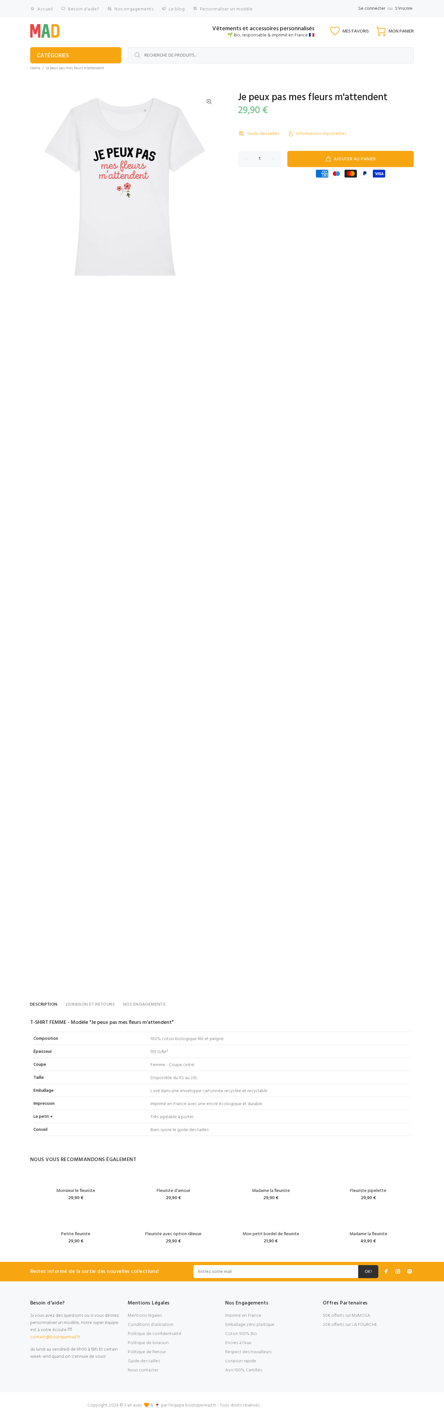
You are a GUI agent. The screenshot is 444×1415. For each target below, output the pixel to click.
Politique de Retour (147, 1352)
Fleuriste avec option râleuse (173, 1234)
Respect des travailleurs (248, 1352)
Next (209, 187)
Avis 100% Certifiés (243, 1370)
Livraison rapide (240, 1361)
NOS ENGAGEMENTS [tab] (144, 1004)
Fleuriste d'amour (173, 1191)
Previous (39, 187)
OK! (368, 1272)
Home (35, 68)
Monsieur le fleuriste (75, 1191)
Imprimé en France (243, 1315)
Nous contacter (143, 1370)
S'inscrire (403, 8)
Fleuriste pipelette (368, 1191)
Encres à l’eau (238, 1343)
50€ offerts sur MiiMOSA (346, 1315)
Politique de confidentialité (154, 1334)
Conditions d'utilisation (151, 1325)
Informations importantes (321, 134)
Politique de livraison (148, 1343)
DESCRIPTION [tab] (44, 1004)
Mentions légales (145, 1315)
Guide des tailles (263, 134)
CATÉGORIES (53, 55)
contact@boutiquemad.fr (55, 1337)
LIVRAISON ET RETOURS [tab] (90, 1004)
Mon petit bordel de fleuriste (270, 1234)
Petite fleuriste (75, 1234)
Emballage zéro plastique (249, 1325)
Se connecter (371, 8)
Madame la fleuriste (271, 1191)
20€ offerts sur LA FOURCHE (350, 1325)
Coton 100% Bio (241, 1334)
